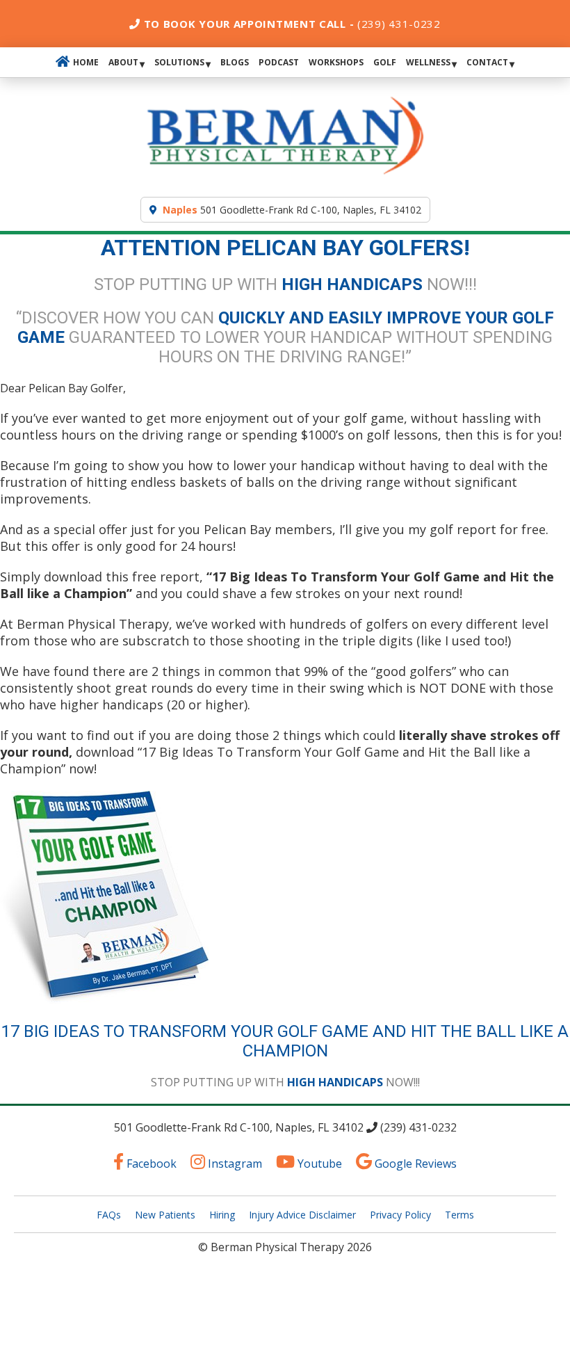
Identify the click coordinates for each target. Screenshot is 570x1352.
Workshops (336, 62)
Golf (384, 62)
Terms (459, 1214)
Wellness (428, 62)
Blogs (234, 62)
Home (86, 62)
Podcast (279, 62)
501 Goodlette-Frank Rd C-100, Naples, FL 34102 (292, 209)
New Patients (165, 1214)
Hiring (222, 1214)
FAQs (109, 1214)
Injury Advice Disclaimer (302, 1214)
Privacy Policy (400, 1214)
